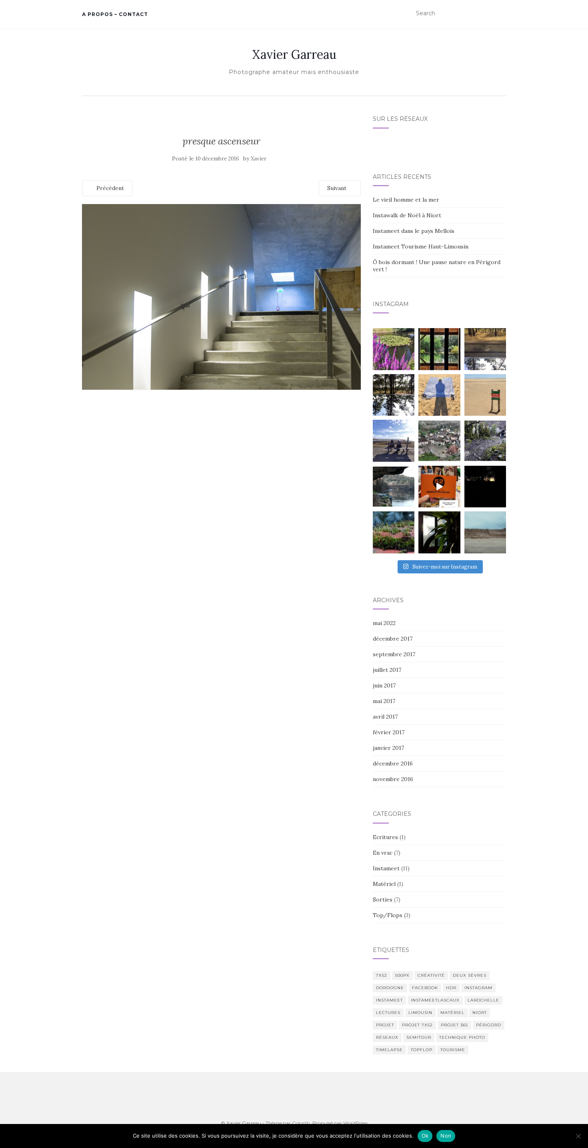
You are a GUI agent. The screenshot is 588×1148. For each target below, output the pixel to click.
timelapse (389, 1049)
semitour (418, 1037)
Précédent (109, 188)
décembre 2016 (393, 763)
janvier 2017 (388, 747)
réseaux (387, 1037)
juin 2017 (384, 685)
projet (385, 1025)
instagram (478, 987)
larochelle (483, 1000)
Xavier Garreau (294, 54)
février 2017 (388, 732)
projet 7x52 (417, 1025)
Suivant (337, 188)
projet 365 (454, 1025)
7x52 (381, 975)
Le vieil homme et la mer (406, 199)
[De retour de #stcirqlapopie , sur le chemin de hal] (393, 486)
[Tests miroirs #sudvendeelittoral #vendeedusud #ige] (439, 349)
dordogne (390, 987)
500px (402, 975)
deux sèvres (469, 975)
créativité (431, 975)
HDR (451, 987)
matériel (452, 1012)
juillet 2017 (387, 669)
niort (479, 1012)
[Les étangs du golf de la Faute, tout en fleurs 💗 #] (393, 349)
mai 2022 (384, 623)
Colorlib (301, 1123)
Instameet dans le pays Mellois (413, 230)
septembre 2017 (394, 654)
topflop (421, 1049)
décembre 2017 (392, 638)
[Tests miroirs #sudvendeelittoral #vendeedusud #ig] (393, 395)
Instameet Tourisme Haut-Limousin (420, 246)
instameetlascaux (435, 1000)
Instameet (386, 868)
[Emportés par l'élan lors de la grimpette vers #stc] (439, 440)
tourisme (452, 1049)
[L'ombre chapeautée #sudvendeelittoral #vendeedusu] (439, 395)
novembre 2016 (393, 779)
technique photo (462, 1037)
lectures (388, 1012)
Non (445, 1135)
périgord (488, 1025)
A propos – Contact (115, 14)
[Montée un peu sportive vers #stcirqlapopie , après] (485, 440)
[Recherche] (501, 14)
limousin (420, 1012)
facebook (425, 987)
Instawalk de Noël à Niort (407, 215)
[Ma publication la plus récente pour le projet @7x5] (393, 440)
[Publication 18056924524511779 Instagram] (439, 486)
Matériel (384, 884)
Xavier (258, 158)
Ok (425, 1135)
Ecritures (385, 837)
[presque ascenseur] (221, 296)
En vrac (382, 852)
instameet (389, 1000)
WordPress (355, 1123)
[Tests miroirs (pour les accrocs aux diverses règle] (485, 349)
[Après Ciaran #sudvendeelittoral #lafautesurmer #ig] (485, 532)
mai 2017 (384, 701)
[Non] (578, 1136)
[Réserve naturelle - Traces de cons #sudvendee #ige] (485, 395)
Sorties (382, 899)
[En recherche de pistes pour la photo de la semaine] (485, 486)
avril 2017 (385, 716)
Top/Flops (387, 915)
